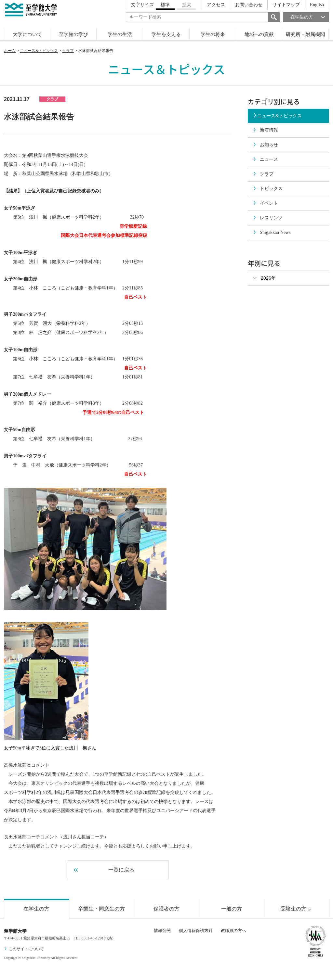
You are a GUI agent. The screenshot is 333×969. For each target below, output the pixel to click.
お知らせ (269, 144)
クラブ (68, 50)
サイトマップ (286, 4)
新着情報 (269, 130)
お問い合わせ (248, 4)
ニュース (269, 159)
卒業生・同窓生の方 (101, 909)
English (317, 4)
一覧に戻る (121, 870)
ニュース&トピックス (39, 50)
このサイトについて (26, 949)
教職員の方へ (233, 930)
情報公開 (162, 930)
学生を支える (166, 34)
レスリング (271, 217)
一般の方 (231, 909)
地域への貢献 (259, 34)
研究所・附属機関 (305, 34)
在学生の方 (301, 17)
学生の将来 (213, 34)
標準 (165, 4)
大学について (27, 34)
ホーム (10, 50)
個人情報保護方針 (196, 930)
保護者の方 (166, 909)
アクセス (216, 4)
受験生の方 (293, 909)
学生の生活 (120, 34)
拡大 (186, 4)
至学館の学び (73, 34)
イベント (269, 203)
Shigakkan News (275, 232)
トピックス (271, 188)
